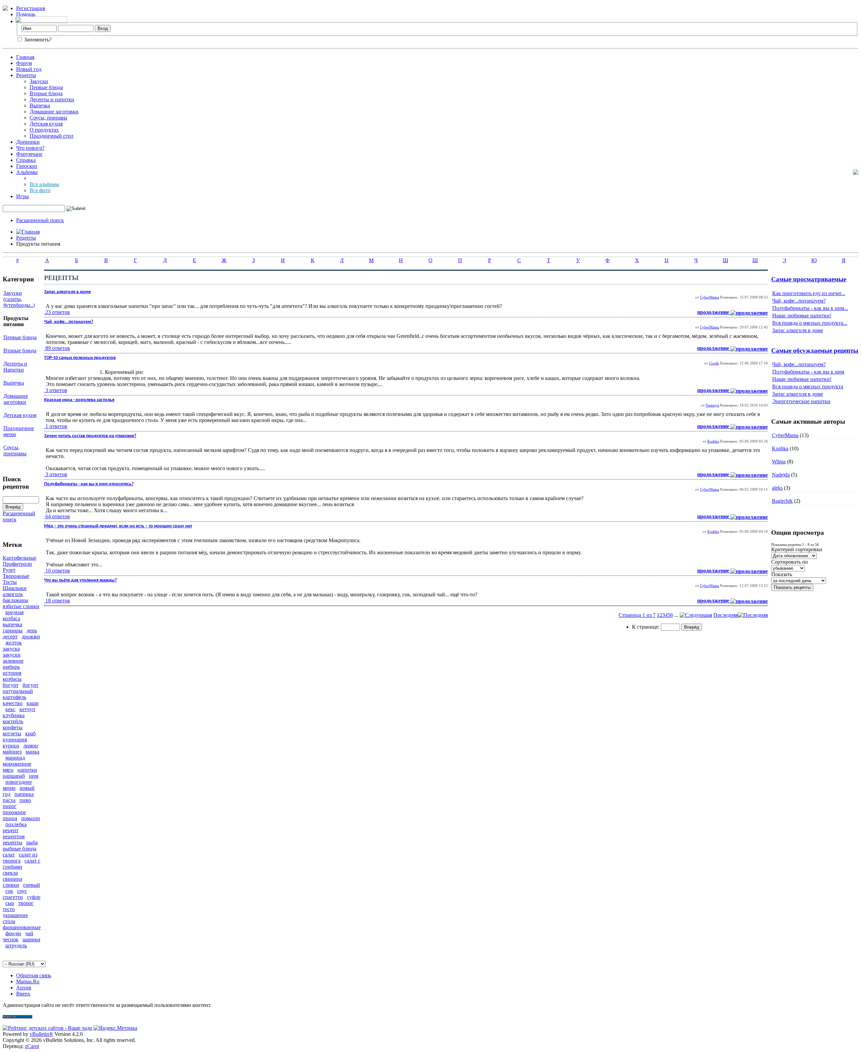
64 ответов (57, 516)
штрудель (16, 945)
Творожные (16, 576)
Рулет (9, 570)
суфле (33, 897)
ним (33, 776)
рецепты (12, 842)
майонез (12, 752)
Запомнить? (37, 39)
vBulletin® (41, 1034)
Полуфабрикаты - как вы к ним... (810, 308)
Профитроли (17, 564)
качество (13, 703)
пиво (25, 800)
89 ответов (57, 348)
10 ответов (57, 570)
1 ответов (56, 426)
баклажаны (15, 600)
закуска (11, 649)
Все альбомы (44, 184)
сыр (9, 903)
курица (11, 745)
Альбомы (27, 172)
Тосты (10, 582)
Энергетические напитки (801, 401)
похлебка (16, 824)
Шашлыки (15, 588)
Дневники (28, 142)
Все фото (40, 190)
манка (32, 752)
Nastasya (712, 405)
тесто (9, 909)
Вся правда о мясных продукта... (809, 323)
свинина (12, 879)
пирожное (14, 812)
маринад (15, 758)
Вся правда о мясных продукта (807, 386)
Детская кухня (46, 124)
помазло (30, 818)
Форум (24, 63)
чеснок (10, 939)
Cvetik (714, 363)
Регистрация (30, 8)
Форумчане (29, 154)
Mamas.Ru (27, 981)
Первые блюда (46, 87)
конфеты (13, 727)
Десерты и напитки (52, 99)
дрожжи (31, 636)
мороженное (17, 764)
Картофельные (19, 558)
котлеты (12, 733)
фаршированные (22, 927)
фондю (13, 933)
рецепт (10, 830)
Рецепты (26, 75)
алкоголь (13, 594)
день (32, 630)
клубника (14, 715)
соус (22, 891)
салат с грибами (21, 864)
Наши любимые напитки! (801, 315)
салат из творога (20, 858)
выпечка (12, 624)
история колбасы (12, 676)
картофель (14, 697)
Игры (22, 196)
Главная (25, 57)
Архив (23, 987)
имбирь (11, 667)
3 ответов (56, 390)
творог (26, 903)
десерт (10, 636)
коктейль (13, 721)
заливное (13, 661)
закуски (12, 655)
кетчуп (27, 709)
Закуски (39, 81)
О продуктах (44, 130)
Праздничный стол (51, 136)
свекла (10, 873)
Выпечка (40, 105)
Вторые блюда (46, 93)
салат (9, 854)
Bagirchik (782, 501)
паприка (24, 794)
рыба (32, 842)
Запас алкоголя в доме (797, 330)
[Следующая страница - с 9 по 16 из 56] (696, 615)
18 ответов (57, 600)
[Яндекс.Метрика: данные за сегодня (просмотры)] (115, 1028)
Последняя (725, 615)
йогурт (10, 685)
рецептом (14, 836)
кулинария (15, 739)
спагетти (13, 897)
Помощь (25, 14)
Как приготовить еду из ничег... (808, 293)
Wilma (779, 461)
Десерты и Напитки (15, 367)
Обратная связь (33, 975)
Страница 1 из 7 (637, 615)
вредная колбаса (13, 615)
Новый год (28, 69)
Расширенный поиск (40, 220)
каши (33, 703)
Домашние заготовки (54, 111)
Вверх (23, 993)
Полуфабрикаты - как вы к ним (808, 372)
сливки (11, 885)
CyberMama (709, 297)
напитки (27, 770)
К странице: (646, 627)
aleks (777, 488)
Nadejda (781, 475)
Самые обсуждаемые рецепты (814, 350)
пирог (9, 806)
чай (29, 933)
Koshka (713, 441)
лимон (30, 745)
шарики (31, 939)
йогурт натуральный (20, 688)
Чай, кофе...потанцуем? (799, 301)
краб (30, 733)
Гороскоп (26, 166)
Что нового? (30, 148)
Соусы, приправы (15, 450)
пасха (9, 800)
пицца (10, 818)
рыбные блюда (19, 848)
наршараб (14, 776)
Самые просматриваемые (808, 279)
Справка (26, 160)
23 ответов (57, 312)
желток (13, 642)
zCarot (32, 1046)
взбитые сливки (21, 606)
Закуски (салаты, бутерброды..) (19, 299)
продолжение (714, 312)
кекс (10, 709)
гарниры (13, 630)
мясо (8, 770)
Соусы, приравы (48, 117)
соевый (31, 885)
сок (9, 891)
